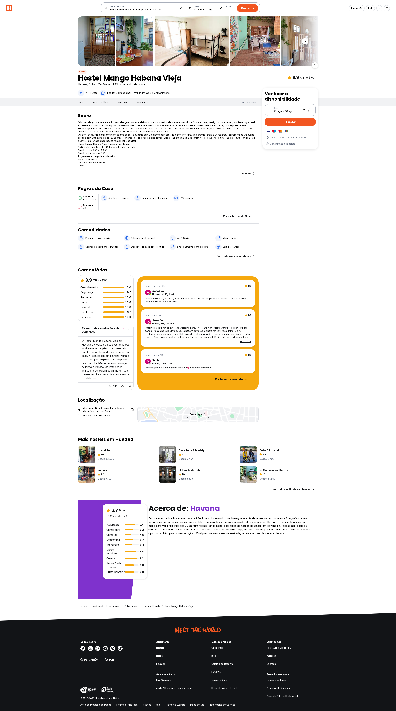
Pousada (160, 664)
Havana (82, 84)
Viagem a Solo (219, 680)
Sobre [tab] (81, 102)
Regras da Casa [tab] (100, 102)
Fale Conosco (163, 680)
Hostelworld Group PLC (279, 647)
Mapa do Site (197, 704)
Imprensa (271, 655)
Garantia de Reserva (222, 664)
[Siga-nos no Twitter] (90, 648)
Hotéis (159, 655)
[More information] (128, 330)
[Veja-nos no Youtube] (105, 648)
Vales (159, 704)
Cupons (147, 704)
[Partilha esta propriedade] (315, 65)
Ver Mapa (104, 84)
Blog (213, 655)
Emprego (271, 664)
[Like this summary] (122, 386)
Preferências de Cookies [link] (222, 704)
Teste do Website (176, 704)
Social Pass (217, 647)
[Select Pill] (379, 8)
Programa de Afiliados (278, 688)
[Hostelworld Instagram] (97, 648)
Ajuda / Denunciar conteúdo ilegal (174, 688)
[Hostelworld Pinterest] (112, 648)
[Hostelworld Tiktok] (120, 648)
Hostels (160, 647)
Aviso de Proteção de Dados (95, 704)
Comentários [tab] (142, 102)
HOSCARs (216, 672)
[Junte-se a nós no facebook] (82, 648)
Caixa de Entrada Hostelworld (282, 696)
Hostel (82, 72)
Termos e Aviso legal (127, 704)
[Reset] (180, 8)
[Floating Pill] (305, 41)
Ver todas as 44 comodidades (152, 92)
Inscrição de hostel (276, 680)
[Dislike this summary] (130, 386)
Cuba (92, 84)
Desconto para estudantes (225, 688)
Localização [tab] (122, 102)
